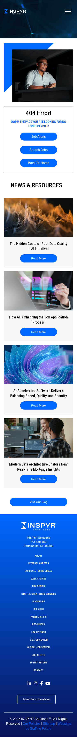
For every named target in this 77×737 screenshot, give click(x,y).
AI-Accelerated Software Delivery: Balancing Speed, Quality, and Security (38, 393)
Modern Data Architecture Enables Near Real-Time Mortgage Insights (38, 466)
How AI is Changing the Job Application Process (38, 319)
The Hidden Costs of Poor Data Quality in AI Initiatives (38, 246)
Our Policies (31, 723)
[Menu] (68, 11)
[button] (38, 137)
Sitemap (49, 723)
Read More (41, 258)
